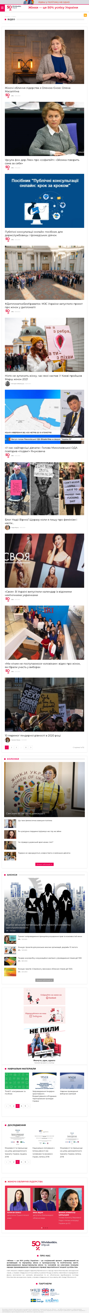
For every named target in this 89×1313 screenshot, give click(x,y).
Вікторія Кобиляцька (17, 383)
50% (12, 96)
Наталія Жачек (15, 740)
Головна (7, 16)
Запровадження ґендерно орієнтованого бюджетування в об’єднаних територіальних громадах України (44, 1096)
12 (26, 747)
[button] (42, 1228)
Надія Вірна (15, 527)
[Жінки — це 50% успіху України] (14, 8)
